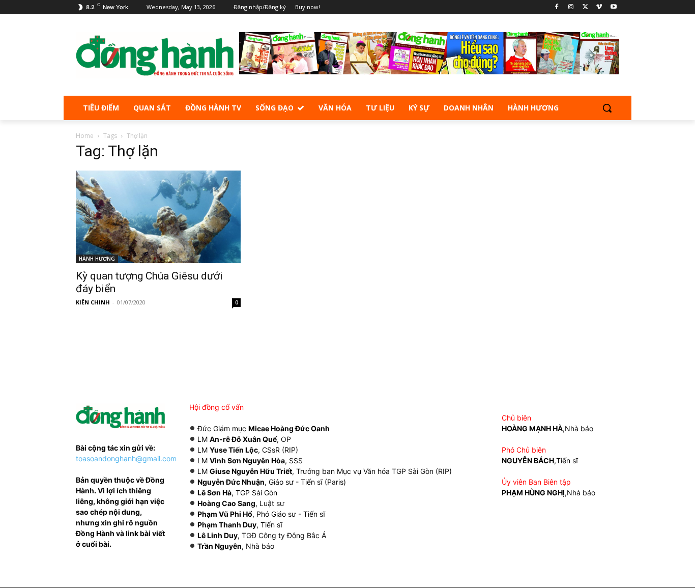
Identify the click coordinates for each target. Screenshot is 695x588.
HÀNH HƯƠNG (97, 258)
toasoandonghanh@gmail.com (126, 458)
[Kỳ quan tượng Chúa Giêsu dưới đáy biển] (158, 217)
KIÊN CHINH (93, 302)
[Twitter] (585, 7)
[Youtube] (613, 7)
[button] (607, 108)
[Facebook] (557, 7)
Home (85, 135)
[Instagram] (571, 7)
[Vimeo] (599, 7)
